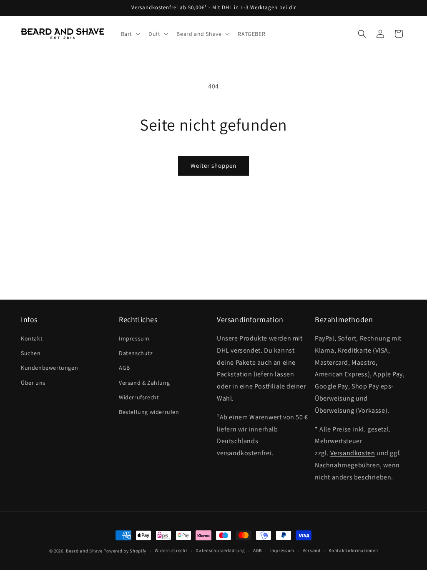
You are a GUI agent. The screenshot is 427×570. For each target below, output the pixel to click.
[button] (129, 34)
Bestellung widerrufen (149, 412)
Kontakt (32, 338)
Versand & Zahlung (144, 382)
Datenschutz (136, 353)
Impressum (134, 338)
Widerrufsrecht (139, 397)
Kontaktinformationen (353, 550)
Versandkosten (352, 453)
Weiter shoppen (213, 165)
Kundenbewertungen (49, 367)
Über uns (33, 382)
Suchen (31, 353)
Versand (312, 550)
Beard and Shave (84, 551)
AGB (124, 367)
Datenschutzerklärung (220, 550)
